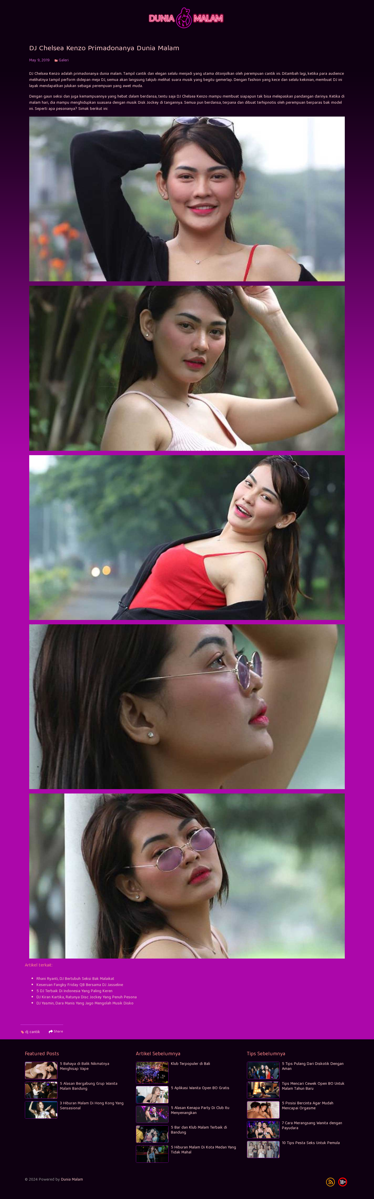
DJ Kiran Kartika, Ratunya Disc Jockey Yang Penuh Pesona (87, 997)
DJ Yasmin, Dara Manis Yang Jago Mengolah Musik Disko (85, 1003)
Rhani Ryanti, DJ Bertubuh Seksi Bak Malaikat (75, 979)
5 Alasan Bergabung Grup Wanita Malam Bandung (88, 1086)
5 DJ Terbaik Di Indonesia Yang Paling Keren (74, 991)
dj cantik (32, 1032)
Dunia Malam (72, 1179)
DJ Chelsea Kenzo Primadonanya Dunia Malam (104, 48)
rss (330, 1182)
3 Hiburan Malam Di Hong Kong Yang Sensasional (92, 1106)
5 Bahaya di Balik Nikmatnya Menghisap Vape (84, 1066)
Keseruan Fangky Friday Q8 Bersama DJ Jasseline (80, 985)
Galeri (64, 60)
